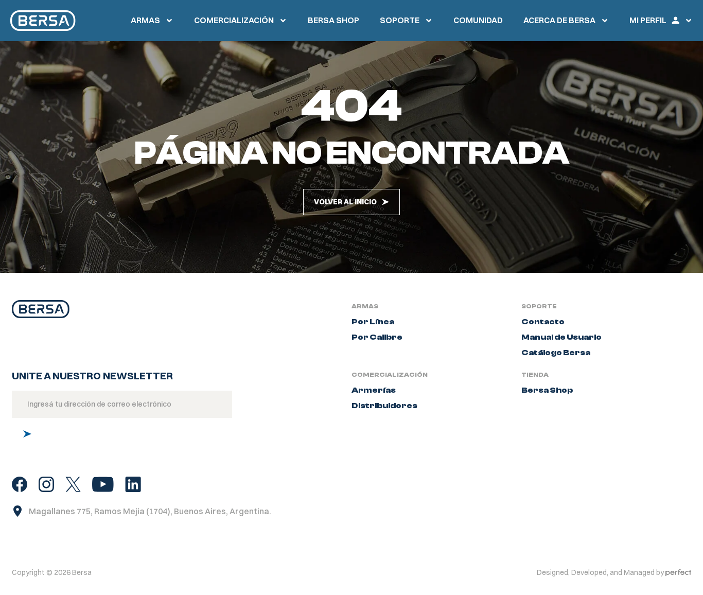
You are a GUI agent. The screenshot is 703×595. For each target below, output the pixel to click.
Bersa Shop (547, 390)
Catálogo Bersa (555, 352)
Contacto (543, 321)
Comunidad (478, 20)
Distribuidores (384, 405)
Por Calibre (376, 337)
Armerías (373, 390)
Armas (145, 20)
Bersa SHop (333, 20)
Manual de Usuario (561, 337)
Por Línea (372, 321)
